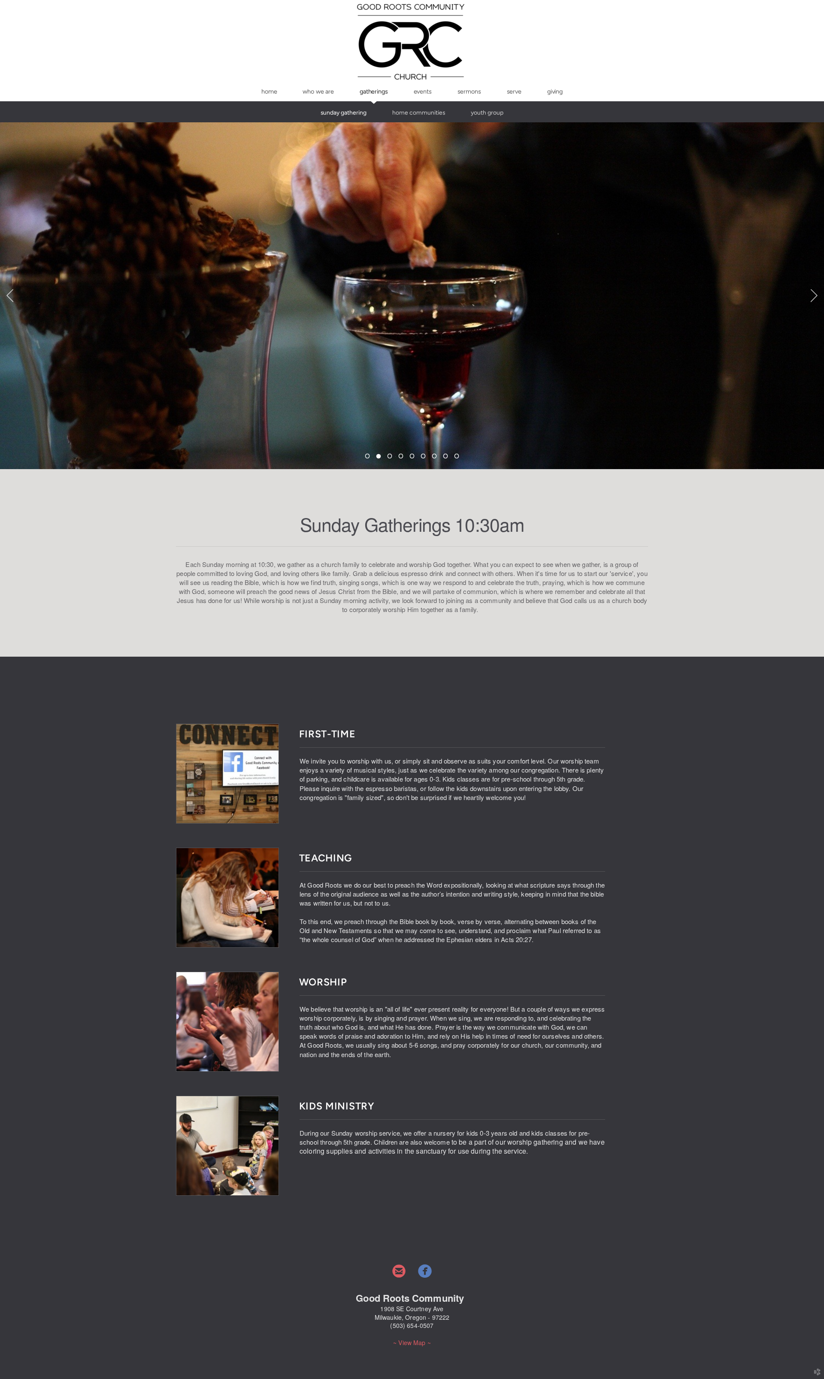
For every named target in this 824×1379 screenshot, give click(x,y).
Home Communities (418, 112)
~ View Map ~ (412, 1342)
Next (814, 295)
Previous (9, 295)
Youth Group (487, 112)
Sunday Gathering (344, 112)
